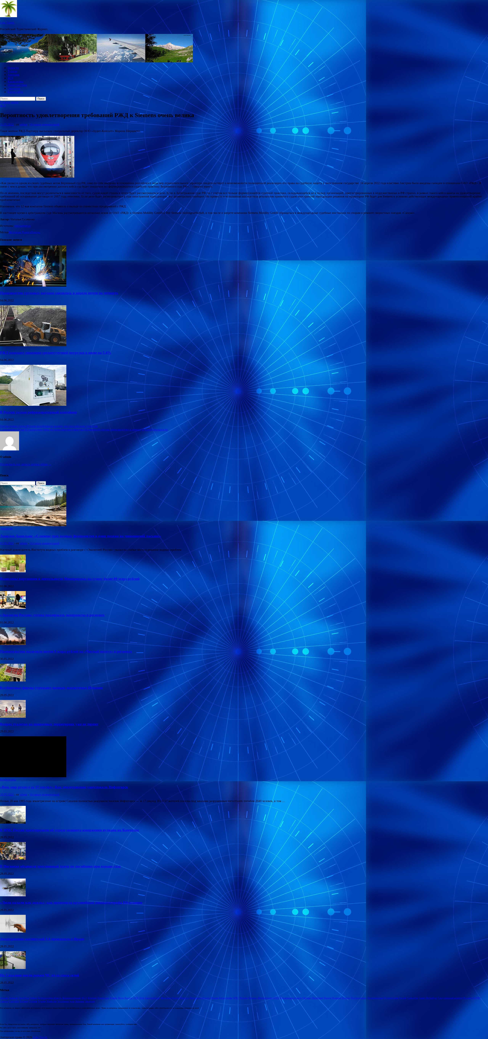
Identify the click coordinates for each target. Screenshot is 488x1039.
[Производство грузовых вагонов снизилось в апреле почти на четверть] (33, 285)
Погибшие (317, 997)
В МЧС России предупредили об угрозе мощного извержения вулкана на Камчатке (69, 830)
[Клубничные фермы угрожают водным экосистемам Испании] (13, 680)
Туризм (12, 71)
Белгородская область (50, 997)
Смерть (4, 1001)
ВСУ (84, 997)
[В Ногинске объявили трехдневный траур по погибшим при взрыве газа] (13, 858)
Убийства (52, 1001)
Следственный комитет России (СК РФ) (459, 997)
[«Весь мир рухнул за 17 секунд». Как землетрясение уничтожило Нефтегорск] (33, 776)
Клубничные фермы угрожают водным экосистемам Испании (51, 688)
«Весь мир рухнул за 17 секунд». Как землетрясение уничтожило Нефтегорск (64, 787)
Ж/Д (10, 78)
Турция (42, 1001)
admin (23, 124)
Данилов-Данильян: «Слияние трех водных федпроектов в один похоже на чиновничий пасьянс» (80, 536)
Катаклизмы (16, 81)
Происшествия (17, 85)
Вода (121, 997)
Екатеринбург (152, 997)
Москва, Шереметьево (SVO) (263, 997)
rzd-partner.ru (22, 225)
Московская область (291, 997)
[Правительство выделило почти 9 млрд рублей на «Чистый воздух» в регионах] (13, 644)
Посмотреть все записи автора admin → (25, 464)
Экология (14, 88)
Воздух (128, 997)
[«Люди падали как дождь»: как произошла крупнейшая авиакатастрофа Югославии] (13, 895)
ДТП (135, 997)
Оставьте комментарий (44, 124)
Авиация (13, 74)
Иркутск (184, 997)
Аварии (4, 997)
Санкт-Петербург (428, 997)
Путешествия (391, 997)
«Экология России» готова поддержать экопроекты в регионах (52, 615)
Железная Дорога (20, 232)
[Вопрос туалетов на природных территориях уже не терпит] (13, 716)
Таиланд (24, 1001)
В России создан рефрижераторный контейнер (38, 412)
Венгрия (92, 997)
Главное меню (9, 102)
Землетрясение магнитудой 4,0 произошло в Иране (42, 939)
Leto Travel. (7, 22)
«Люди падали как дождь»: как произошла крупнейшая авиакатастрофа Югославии (71, 902)
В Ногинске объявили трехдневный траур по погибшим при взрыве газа (60, 866)
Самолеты (412, 997)
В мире (113, 997)
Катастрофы (225, 997)
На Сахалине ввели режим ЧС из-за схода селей (39, 975)
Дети (141, 997)
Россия (402, 997)
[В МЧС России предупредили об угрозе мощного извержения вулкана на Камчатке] (13, 822)
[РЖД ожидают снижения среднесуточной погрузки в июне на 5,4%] (33, 345)
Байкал (33, 997)
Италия (214, 997)
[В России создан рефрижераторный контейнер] (33, 404)
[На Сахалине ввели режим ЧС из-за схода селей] (13, 968)
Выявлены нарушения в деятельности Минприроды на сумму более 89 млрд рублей (70, 579)
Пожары (336, 997)
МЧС (236, 997)
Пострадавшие (359, 997)
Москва (243, 997)
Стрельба (14, 1001)
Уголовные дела (65, 1001)
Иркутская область (200, 997)
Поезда (35, 232)
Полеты (346, 997)
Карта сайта (15, 91)
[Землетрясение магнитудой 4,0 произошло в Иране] (13, 931)
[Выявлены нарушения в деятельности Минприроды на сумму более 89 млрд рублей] (13, 571)
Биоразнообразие (71, 997)
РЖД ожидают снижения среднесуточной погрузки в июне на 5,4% (55, 353)
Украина (79, 1001)
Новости (13, 67)
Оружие (307, 997)
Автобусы (24, 997)
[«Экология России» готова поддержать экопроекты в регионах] (13, 607)
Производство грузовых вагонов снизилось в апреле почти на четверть (59, 293)
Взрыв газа (103, 997)
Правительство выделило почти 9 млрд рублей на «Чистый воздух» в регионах (66, 651)
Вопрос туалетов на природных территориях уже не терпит (49, 724)
